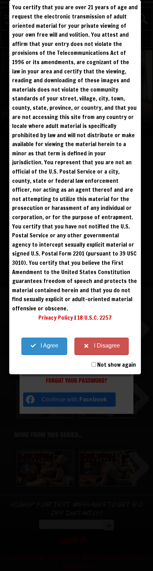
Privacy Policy (55, 317)
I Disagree (107, 346)
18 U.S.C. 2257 (94, 317)
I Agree (49, 346)
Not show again (116, 365)
